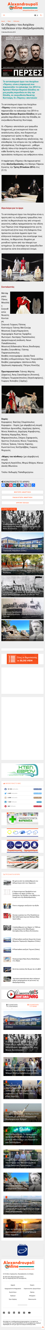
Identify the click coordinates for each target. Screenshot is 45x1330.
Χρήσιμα (12, 1295)
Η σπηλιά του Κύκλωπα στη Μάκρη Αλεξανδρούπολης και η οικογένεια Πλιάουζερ (20, 637)
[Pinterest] (24, 1313)
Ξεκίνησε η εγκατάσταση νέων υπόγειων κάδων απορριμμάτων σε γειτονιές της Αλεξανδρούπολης (26, 980)
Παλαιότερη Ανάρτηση (22, 497)
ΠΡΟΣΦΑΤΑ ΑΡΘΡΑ (12, 874)
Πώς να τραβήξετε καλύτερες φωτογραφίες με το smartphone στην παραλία (21, 1232)
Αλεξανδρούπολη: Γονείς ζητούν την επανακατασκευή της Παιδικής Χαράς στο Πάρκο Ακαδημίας (21, 570)
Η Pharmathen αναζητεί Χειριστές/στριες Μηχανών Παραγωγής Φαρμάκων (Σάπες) (22, 549)
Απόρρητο (32, 1295)
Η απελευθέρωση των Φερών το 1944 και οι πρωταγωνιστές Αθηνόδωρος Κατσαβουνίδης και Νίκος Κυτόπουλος (22, 526)
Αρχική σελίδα (22, 503)
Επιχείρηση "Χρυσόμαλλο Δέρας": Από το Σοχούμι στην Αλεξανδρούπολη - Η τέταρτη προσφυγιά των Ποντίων (22, 614)
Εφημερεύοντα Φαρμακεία (13, 1288)
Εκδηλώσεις (16, 21)
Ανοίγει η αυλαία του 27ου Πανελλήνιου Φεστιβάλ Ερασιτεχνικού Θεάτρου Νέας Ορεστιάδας (26, 917)
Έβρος (9, 21)
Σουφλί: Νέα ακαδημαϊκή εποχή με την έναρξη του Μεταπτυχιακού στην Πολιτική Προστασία (22, 1163)
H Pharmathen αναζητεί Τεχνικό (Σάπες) (26, 949)
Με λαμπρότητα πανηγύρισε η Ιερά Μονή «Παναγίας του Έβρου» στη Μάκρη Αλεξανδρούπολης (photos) (22, 1070)
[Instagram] (19, 1313)
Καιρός (32, 1285)
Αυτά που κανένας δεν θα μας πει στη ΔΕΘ (27, 969)
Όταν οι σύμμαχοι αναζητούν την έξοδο (26, 905)
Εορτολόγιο (12, 1292)
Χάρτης (32, 1292)
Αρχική (3, 21)
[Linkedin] (14, 1313)
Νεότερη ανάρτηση (22, 492)
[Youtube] (29, 1313)
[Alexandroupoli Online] (22, 10)
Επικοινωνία (32, 1299)
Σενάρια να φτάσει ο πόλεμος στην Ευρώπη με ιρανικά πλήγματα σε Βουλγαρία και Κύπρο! (22, 1116)
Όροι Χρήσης (13, 1299)
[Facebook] (4, 1313)
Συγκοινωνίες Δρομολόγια (32, 1288)
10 (6, 1225)
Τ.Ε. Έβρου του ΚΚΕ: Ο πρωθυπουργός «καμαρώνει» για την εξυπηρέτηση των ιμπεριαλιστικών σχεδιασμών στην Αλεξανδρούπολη (22, 1206)
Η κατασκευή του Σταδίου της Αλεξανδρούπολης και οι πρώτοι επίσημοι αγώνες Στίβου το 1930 (21, 593)
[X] (9, 1313)
